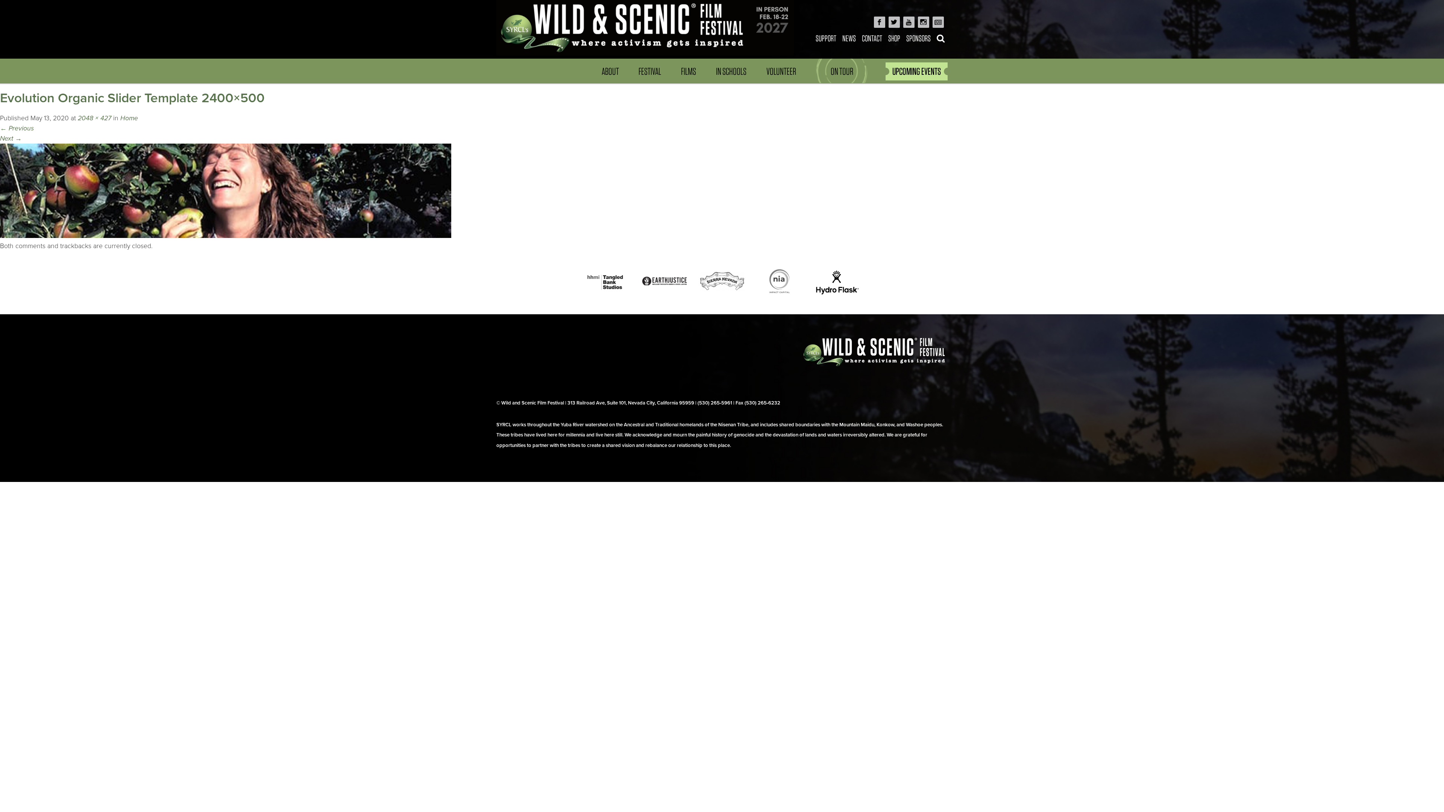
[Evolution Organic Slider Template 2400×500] (225, 236)
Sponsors (918, 38)
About (610, 71)
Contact (872, 38)
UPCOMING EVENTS (916, 71)
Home (129, 118)
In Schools (731, 71)
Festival (650, 71)
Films (688, 71)
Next (11, 138)
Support (826, 38)
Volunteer (781, 71)
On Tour (842, 71)
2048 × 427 (94, 118)
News (849, 38)
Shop (894, 38)
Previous (17, 128)
